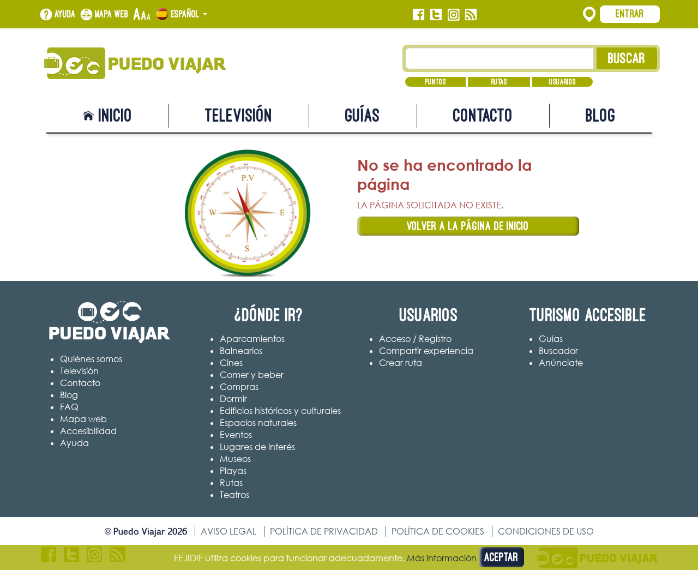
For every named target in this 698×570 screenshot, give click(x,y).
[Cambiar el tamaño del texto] (142, 14)
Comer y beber (252, 374)
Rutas (499, 82)
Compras (239, 386)
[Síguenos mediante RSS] (471, 15)
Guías (362, 115)
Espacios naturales (258, 422)
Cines (231, 362)
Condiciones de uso (546, 531)
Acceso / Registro (415, 338)
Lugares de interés (257, 446)
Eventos (236, 434)
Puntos (435, 82)
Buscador (558, 350)
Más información (442, 558)
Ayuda (65, 14)
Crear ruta (400, 362)
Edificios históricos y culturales (280, 410)
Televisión (239, 115)
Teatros (234, 494)
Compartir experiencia (426, 350)
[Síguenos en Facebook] (418, 15)
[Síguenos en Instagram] (453, 15)
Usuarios (562, 82)
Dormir (233, 398)
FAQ (69, 406)
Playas (233, 470)
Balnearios (241, 350)
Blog (601, 115)
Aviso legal (228, 531)
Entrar (630, 13)
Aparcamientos (252, 338)
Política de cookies (438, 531)
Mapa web (112, 14)
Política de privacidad (324, 531)
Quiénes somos (91, 358)
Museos (235, 458)
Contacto (483, 115)
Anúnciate (561, 362)
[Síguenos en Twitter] (436, 15)
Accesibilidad (88, 430)
